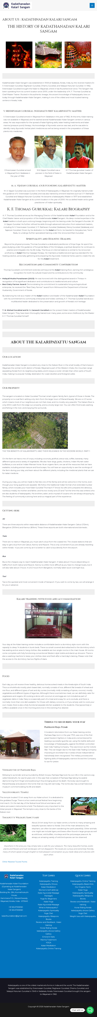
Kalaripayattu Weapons (48, 916)
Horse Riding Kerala (48, 928)
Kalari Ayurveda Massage (48, 905)
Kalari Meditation (48, 887)
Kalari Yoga (48, 902)
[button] (90, 1010)
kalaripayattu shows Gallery (48, 931)
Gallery (48, 934)
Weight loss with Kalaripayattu (83, 916)
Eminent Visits (48, 937)
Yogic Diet (48, 913)
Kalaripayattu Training (48, 881)
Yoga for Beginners (48, 899)
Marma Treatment (48, 940)
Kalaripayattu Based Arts (82, 884)
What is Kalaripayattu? (48, 908)
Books (48, 919)
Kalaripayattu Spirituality (48, 910)
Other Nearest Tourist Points (15, 862)
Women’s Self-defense (48, 890)
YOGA (48, 943)
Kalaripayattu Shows (48, 884)
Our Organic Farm (83, 887)
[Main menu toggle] (92, 5)
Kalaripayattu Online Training (48, 948)
